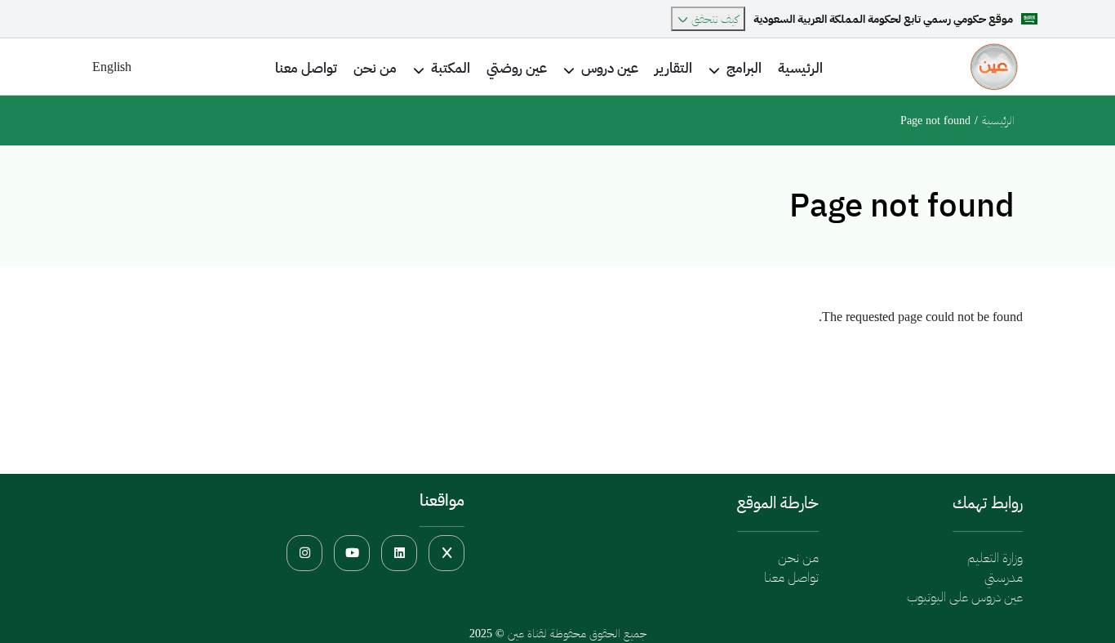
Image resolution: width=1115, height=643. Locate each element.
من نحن (798, 558)
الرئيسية (998, 120)
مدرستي (1003, 577)
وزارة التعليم (995, 558)
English (111, 67)
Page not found (935, 120)
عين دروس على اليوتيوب (965, 597)
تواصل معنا (791, 577)
